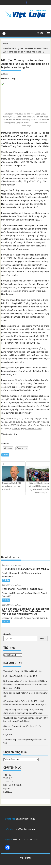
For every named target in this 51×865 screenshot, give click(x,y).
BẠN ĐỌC (7, 788)
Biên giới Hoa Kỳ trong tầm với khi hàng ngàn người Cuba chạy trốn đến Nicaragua (39, 488)
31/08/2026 (9, 565)
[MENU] (48, 33)
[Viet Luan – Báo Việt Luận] (4, 33)
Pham (5, 74)
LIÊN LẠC (7, 792)
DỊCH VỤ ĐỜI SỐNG (12, 785)
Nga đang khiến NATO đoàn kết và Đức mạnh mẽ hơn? (12, 486)
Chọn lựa (7, 734)
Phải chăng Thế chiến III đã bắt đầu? (20, 676)
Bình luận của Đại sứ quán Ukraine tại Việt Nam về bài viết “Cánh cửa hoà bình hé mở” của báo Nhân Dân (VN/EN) (25, 684)
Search (7, 634)
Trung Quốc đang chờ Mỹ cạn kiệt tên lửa (22, 671)
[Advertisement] (25, 525)
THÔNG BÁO (9, 781)
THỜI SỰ (5, 455)
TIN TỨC (7, 775)
